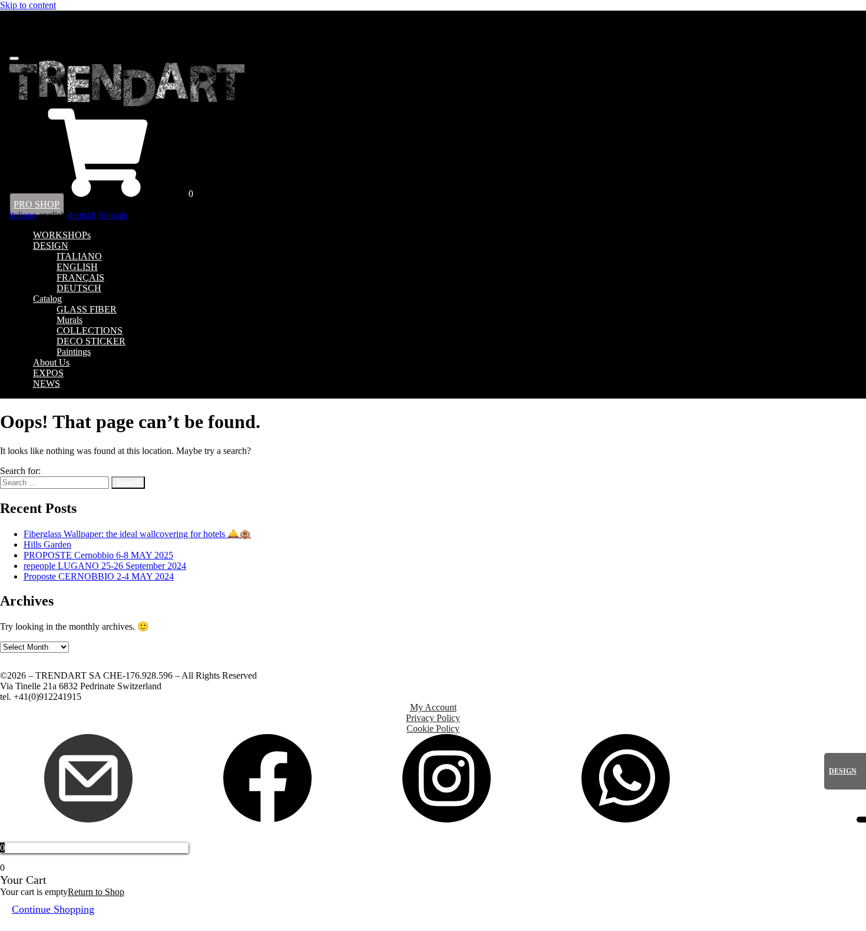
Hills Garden (47, 544)
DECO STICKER (91, 341)
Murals (69, 320)
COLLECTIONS (90, 330)
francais (112, 215)
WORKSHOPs (62, 235)
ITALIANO (79, 256)
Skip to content (28, 5)
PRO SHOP (37, 204)
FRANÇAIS (80, 277)
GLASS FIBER (87, 309)
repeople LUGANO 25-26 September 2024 (105, 566)
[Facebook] (267, 819)
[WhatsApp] (625, 819)
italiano (23, 215)
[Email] (88, 819)
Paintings (74, 352)
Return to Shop (96, 892)
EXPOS (48, 373)
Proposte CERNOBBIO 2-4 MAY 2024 (99, 576)
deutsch (82, 215)
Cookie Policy (433, 728)
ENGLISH (77, 267)
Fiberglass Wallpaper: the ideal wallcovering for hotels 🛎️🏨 (137, 534)
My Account (433, 707)
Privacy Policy (433, 718)
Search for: (20, 471)
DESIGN (50, 246)
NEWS (46, 384)
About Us (51, 362)
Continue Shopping (53, 909)
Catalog (47, 299)
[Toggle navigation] (14, 58)
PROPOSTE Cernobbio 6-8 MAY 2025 (98, 555)
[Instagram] (446, 819)
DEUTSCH (79, 288)
